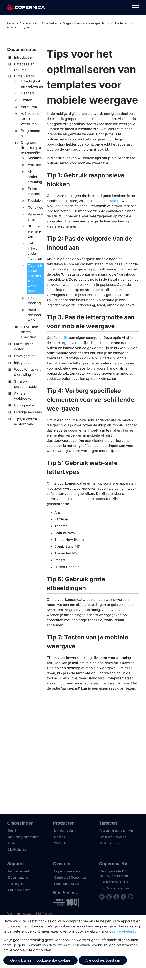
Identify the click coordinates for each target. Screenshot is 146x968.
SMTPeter (61, 843)
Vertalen (34, 165)
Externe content (34, 191)
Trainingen (15, 884)
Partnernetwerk (19, 871)
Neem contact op (66, 884)
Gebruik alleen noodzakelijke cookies (40, 960)
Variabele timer (35, 216)
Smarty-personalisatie (25, 383)
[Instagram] (109, 897)
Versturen (29, 107)
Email (12, 831)
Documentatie (28, 23)
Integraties (23, 363)
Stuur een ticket (19, 890)
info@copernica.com (115, 888)
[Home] (26, 7)
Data (11, 843)
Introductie (23, 57)
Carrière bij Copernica (70, 877)
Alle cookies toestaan (102, 960)
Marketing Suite (65, 831)
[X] (124, 897)
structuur (113, 201)
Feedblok (35, 201)
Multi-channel (17, 849)
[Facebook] (117, 897)
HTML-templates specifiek (30, 332)
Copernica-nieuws (67, 871)
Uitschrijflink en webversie (32, 83)
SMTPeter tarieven (113, 837)
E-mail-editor (50, 23)
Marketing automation (23, 837)
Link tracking (34, 300)
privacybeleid (123, 931)
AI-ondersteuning (35, 177)
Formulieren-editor (24, 346)
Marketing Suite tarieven (117, 831)
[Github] (130, 897)
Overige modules (28, 412)
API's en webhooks (22, 395)
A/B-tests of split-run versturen (31, 119)
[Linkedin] (102, 897)
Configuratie (24, 405)
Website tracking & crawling (27, 372)
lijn (65, 338)
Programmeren (31, 133)
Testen (26, 100)
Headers (28, 93)
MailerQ (59, 837)
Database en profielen (24, 66)
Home (10, 23)
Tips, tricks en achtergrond (25, 421)
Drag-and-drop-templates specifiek (84, 23)
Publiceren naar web (34, 315)
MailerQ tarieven (111, 843)
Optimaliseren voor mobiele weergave (35, 278)
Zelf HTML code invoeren (35, 251)
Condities (35, 207)
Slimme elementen (34, 231)
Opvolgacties (24, 356)
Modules (35, 158)
